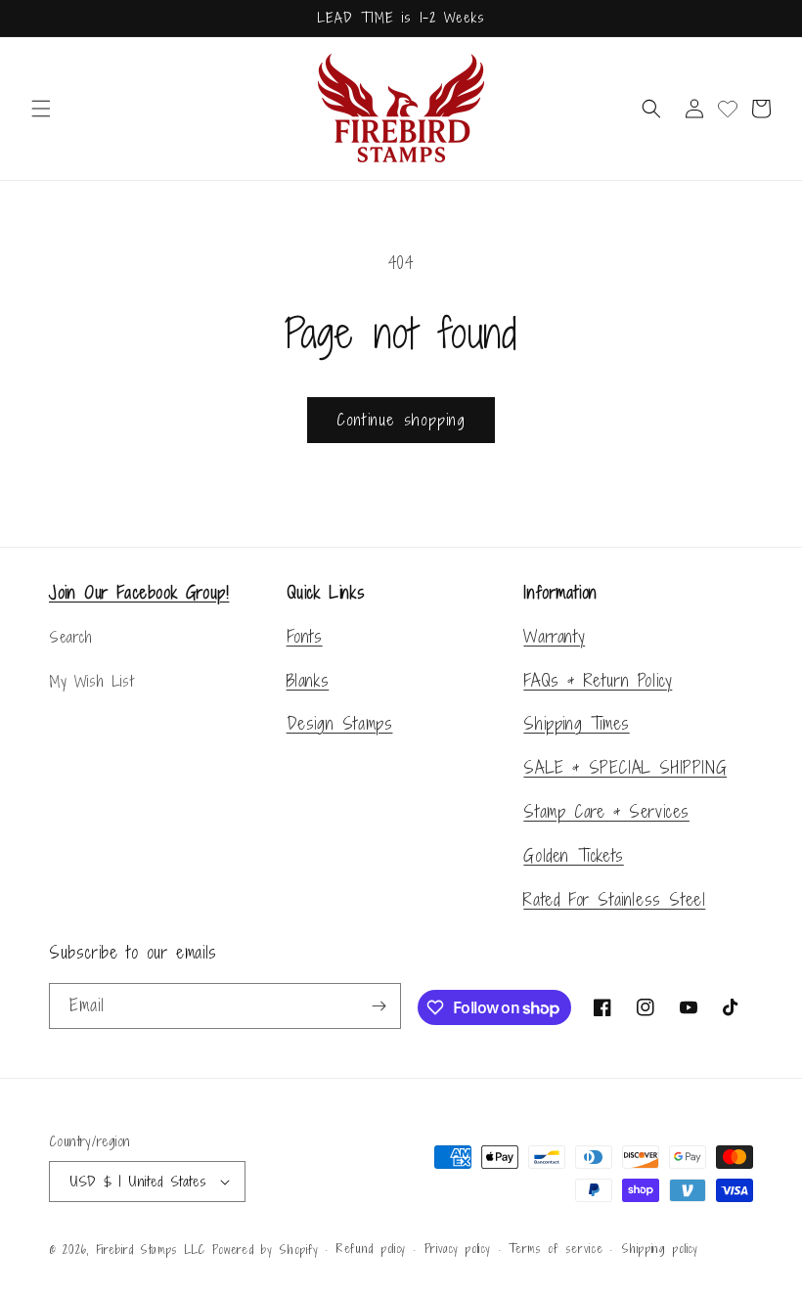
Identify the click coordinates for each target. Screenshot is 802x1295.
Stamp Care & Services (606, 811)
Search (71, 637)
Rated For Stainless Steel (614, 899)
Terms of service (555, 1249)
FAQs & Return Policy (597, 680)
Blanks (308, 680)
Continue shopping (401, 419)
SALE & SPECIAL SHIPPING (625, 767)
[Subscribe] (378, 1006)
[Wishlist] (727, 108)
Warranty (554, 636)
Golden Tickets (573, 855)
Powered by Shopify (265, 1250)
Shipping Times (576, 723)
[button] (41, 108)
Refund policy (371, 1249)
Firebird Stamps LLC (150, 1250)
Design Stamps (340, 723)
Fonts (305, 636)
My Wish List (91, 681)
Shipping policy (659, 1249)
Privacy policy (457, 1249)
